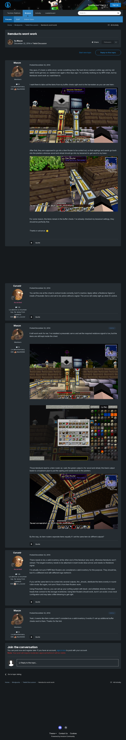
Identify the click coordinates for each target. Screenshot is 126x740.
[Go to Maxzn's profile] (10, 42)
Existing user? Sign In (97, 5)
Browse (28, 13)
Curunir (17, 286)
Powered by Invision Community (63, 736)
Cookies (73, 733)
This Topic (108, 13)
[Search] (118, 13)
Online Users (29, 19)
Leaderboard (50, 13)
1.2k (18, 307)
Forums (8, 19)
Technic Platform (13, 13)
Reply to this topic (108, 52)
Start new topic (85, 52)
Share (96, 42)
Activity (38, 13)
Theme (52, 733)
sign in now (61, 650)
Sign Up (115, 5)
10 (19, 84)
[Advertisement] (34, 266)
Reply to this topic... (29, 663)
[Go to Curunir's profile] (17, 294)
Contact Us (63, 733)
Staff (18, 19)
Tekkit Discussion (39, 43)
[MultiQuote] (31, 243)
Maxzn (20, 41)
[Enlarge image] (74, 115)
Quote (37, 243)
